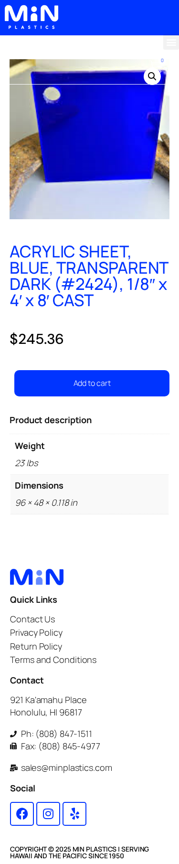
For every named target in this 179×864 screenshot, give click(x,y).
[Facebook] (22, 814)
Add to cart (92, 383)
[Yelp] (74, 814)
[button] (171, 42)
